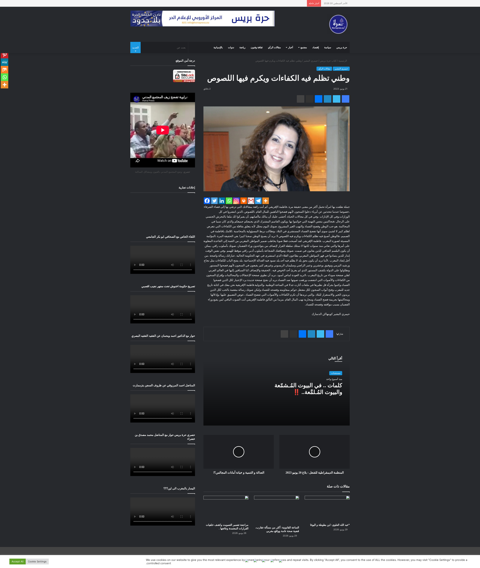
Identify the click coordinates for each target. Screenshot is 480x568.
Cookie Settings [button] (37, 561)
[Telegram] (258, 200)
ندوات (231, 47)
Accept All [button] (17, 561)
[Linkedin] (221, 200)
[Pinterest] (4, 54)
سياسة (327, 47)
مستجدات (335, 373)
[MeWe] (4, 62)
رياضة (242, 47)
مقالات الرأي (274, 47)
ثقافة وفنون (257, 47)
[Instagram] (236, 200)
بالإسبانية (218, 47)
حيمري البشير (311, 60)
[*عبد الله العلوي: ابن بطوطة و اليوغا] (327, 508)
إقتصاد (315, 47)
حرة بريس (341, 47)
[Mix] (4, 69)
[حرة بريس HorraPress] (338, 24)
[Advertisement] (162, 211)
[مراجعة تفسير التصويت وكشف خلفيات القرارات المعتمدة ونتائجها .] (225, 508)
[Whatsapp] (229, 200)
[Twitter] (214, 200)
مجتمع (304, 47)
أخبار (290, 47)
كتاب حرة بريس (328, 60)
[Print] (243, 200)
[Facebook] (207, 200)
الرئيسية (343, 60)
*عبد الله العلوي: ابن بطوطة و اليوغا (330, 525)
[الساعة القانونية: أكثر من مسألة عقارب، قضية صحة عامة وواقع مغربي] (276, 510)
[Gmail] (251, 200)
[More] (265, 200)
